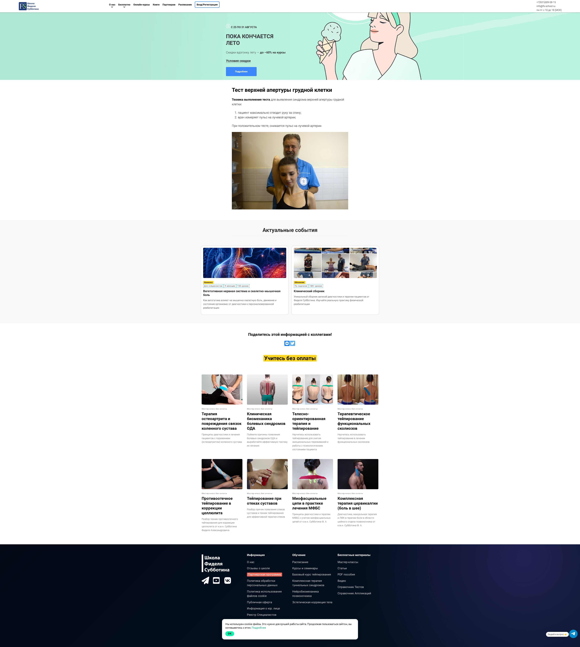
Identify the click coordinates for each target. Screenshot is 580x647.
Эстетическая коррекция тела (312, 602)
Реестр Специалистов (261, 614)
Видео (342, 581)
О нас (250, 562)
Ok (230, 633)
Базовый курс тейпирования (311, 574)
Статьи (342, 568)
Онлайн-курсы (141, 4)
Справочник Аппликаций (354, 593)
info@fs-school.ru (545, 6)
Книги (156, 4)
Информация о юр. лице (263, 608)
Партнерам (169, 4)
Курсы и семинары (305, 568)
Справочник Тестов (351, 587)
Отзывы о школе (258, 568)
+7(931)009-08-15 (546, 2)
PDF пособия (346, 574)
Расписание (185, 4)
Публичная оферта (259, 602)
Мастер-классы (348, 562)
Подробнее (241, 71)
